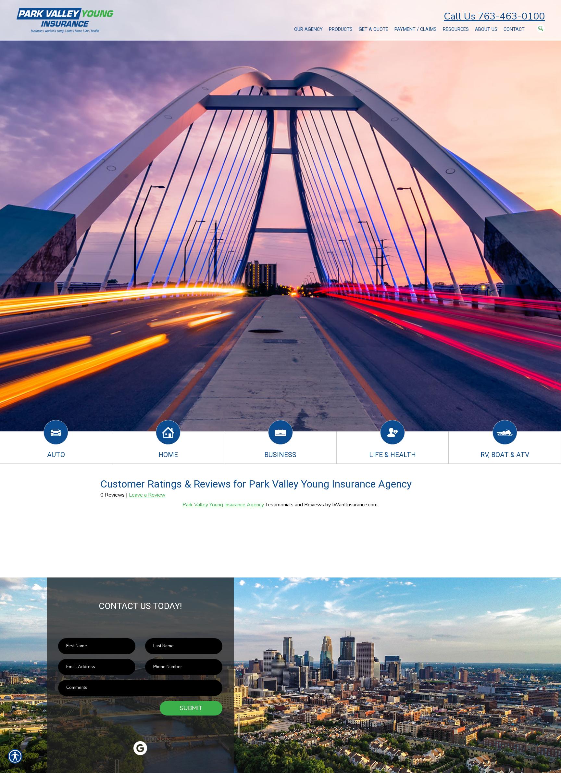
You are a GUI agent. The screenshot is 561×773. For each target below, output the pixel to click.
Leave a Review (147, 495)
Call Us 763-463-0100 (494, 16)
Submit (191, 708)
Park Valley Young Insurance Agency (223, 504)
